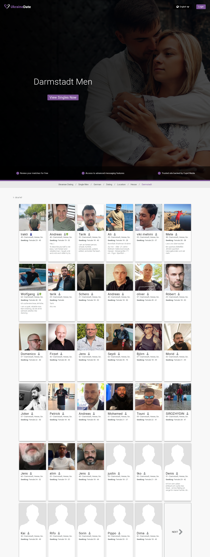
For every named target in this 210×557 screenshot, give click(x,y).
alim (53, 473)
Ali (110, 234)
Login (201, 6)
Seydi (112, 354)
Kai (23, 533)
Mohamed (115, 413)
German (97, 184)
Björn (140, 354)
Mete (169, 234)
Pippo (112, 533)
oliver (141, 294)
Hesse (134, 184)
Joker (25, 413)
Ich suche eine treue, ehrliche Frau (32, 303)
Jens (82, 354)
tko (139, 473)
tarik (53, 294)
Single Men (83, 184)
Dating (109, 184)
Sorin (82, 533)
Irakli (24, 234)
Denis (170, 473)
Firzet (54, 354)
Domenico (28, 354)
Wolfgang (28, 294)
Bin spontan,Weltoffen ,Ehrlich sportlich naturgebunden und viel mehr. (175, 250)
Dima (140, 533)
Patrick (55, 413)
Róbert (171, 294)
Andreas (56, 234)
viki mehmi (145, 234)
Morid (170, 354)
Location (121, 184)
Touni (141, 413)
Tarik (82, 234)
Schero (84, 294)
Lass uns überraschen (175, 244)
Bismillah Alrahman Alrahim (119, 244)
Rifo (53, 533)
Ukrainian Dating (65, 184)
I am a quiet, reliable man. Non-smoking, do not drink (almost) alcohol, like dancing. (31, 309)
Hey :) (52, 244)
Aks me (53, 306)
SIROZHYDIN (175, 413)
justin (112, 473)
